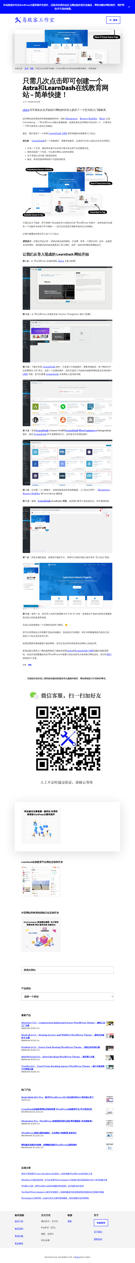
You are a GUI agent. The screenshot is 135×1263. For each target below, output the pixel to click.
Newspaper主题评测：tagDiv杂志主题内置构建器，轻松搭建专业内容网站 (55, 1198)
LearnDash (55, 133)
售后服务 (19, 1243)
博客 (30, 665)
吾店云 (77, 1257)
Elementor (72, 118)
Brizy (102, 118)
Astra (26, 109)
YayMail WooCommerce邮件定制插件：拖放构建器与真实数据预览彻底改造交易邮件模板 (62, 1192)
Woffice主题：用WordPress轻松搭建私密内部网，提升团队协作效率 (52, 1186)
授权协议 (98, 1239)
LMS (64, 133)
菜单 (115, 20)
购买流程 (19, 1228)
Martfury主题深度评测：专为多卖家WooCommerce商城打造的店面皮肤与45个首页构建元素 (64, 1180)
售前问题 (19, 1236)
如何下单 (19, 1221)
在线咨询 (101, 1222)
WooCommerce (88, 430)
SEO (109, 654)
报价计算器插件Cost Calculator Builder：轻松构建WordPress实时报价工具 (56, 1173)
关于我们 (98, 1231)
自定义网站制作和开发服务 (78, 4)
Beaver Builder (88, 118)
